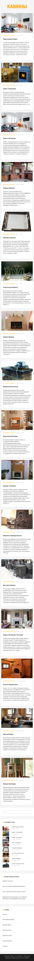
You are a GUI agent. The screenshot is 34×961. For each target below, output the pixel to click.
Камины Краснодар (9, 784)
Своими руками (7, 941)
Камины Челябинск (9, 486)
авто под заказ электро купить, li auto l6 (14, 891)
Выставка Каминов (9, 585)
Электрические (7, 930)
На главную (25, 958)
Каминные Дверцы (9, 238)
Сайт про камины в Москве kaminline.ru (14, 886)
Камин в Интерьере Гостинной (13, 635)
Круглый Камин (8, 734)
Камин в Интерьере (9, 138)
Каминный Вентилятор (10, 387)
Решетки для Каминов (10, 287)
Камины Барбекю (9, 188)
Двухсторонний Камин (10, 436)
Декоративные (7, 925)
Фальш (5, 914)
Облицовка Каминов (9, 35)
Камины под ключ (8, 881)
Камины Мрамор (8, 337)
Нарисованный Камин (10, 39)
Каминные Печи (7, 935)
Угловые (5, 946)
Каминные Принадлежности (12, 535)
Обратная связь (16, 958)
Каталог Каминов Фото (10, 684)
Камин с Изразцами (9, 89)
